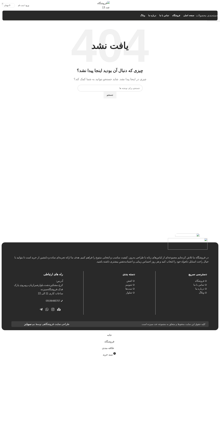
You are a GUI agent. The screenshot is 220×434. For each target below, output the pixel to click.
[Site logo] (101, 5)
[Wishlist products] (211, 5)
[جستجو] (216, 5)
